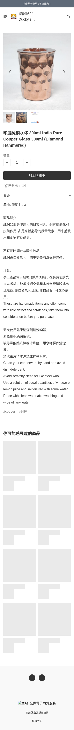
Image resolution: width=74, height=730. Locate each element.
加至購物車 (37, 175)
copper (10, 411)
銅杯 (23, 411)
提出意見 (37, 720)
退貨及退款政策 (40, 712)
